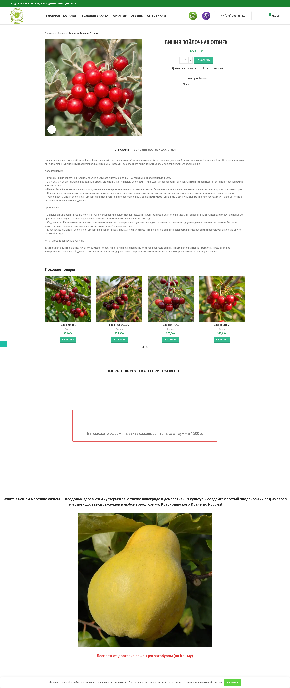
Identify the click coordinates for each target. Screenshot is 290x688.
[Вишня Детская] (222, 299)
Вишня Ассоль (68, 324)
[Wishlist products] (262, 15)
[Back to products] (239, 33)
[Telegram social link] (274, 3)
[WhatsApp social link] (266, 3)
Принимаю (232, 682)
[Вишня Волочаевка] (119, 299)
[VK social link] (270, 3)
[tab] (122, 148)
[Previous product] (235, 33)
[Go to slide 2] (147, 347)
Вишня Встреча (171, 324)
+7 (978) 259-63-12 (233, 15)
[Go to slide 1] (143, 347)
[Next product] (243, 33)
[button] (68, 340)
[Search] (256, 15)
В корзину (204, 60)
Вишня (61, 33)
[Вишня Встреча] (171, 299)
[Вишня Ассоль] (68, 299)
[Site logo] (17, 15)
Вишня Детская (222, 324)
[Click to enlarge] (51, 129)
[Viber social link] (278, 3)
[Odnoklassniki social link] (262, 3)
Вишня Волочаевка (119, 324)
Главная (49, 33)
